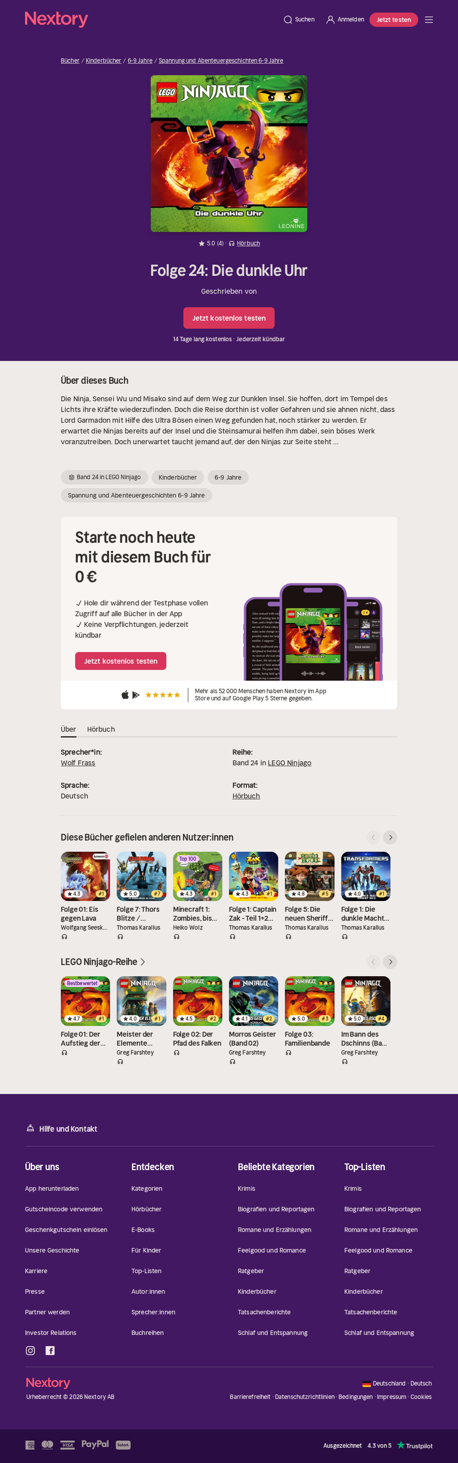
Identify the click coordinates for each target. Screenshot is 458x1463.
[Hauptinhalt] (429, 19)
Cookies (421, 1397)
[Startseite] (151, 20)
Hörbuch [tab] (101, 729)
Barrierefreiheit (250, 1397)
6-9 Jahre (140, 60)
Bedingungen (356, 1397)
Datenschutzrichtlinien (305, 1397)
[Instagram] (30, 1350)
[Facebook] (50, 1350)
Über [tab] (68, 729)
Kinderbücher (104, 60)
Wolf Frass (78, 762)
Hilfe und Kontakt (68, 1129)
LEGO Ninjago (289, 762)
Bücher (70, 60)
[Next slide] (390, 837)
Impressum (391, 1397)
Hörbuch (246, 795)
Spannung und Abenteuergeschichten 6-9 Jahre (221, 60)
